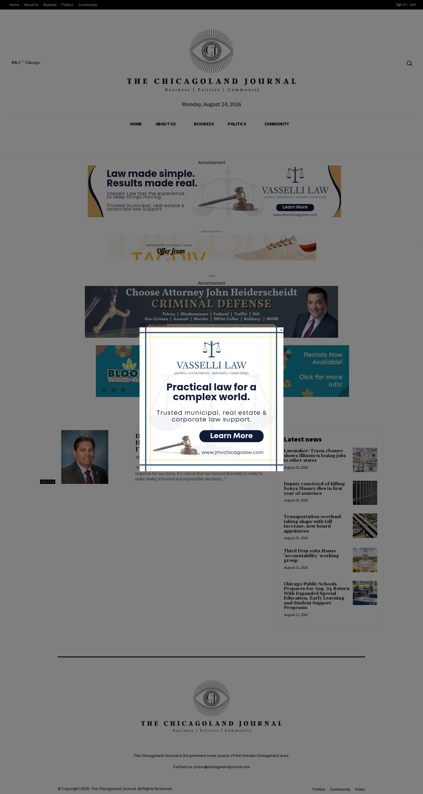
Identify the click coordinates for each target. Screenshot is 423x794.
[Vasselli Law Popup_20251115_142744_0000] (211, 469)
